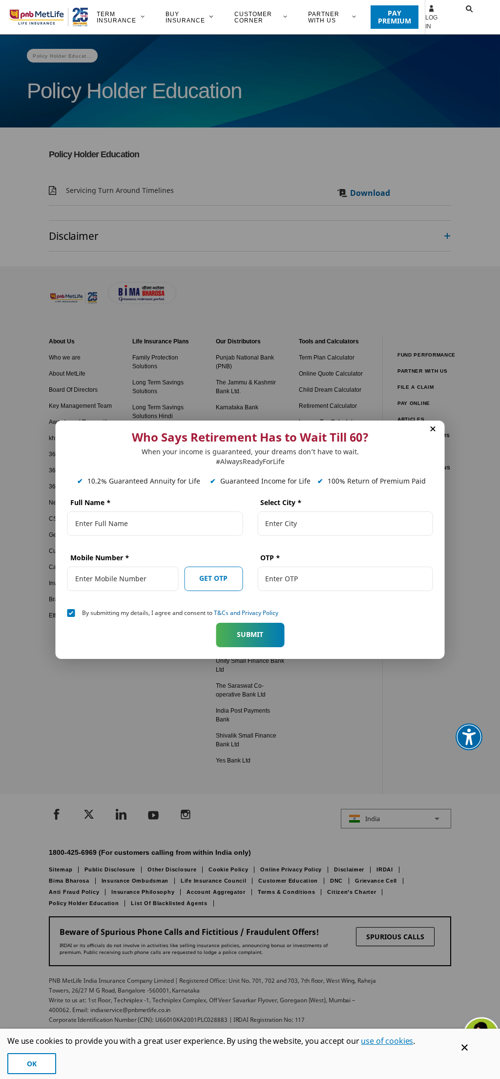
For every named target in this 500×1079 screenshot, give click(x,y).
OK (32, 1063)
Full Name (90, 502)
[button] (460, 17)
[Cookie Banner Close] (464, 1047)
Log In (431, 22)
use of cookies (387, 1041)
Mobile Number (99, 557)
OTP (270, 557)
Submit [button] (250, 634)
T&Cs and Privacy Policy (246, 613)
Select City (281, 502)
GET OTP (213, 578)
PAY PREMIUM (394, 16)
